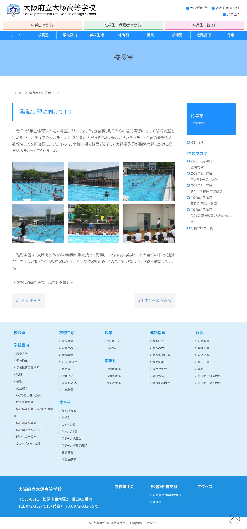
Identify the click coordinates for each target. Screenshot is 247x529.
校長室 (43, 35)
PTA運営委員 (24, 402)
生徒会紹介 (114, 383)
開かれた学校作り (27, 437)
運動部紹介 (114, 369)
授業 (150, 35)
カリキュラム (69, 411)
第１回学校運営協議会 (206, 188)
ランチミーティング (203, 176)
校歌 (19, 381)
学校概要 (67, 355)
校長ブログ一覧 (201, 228)
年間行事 (203, 348)
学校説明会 (198, 8)
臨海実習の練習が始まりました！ (210, 216)
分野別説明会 (161, 383)
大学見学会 (159, 369)
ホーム (16, 35)
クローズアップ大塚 (28, 444)
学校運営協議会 (26, 423)
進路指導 (204, 35)
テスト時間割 (69, 362)
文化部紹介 (114, 376)
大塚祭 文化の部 (209, 383)
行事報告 (203, 341)
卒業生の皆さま (204, 24)
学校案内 (70, 35)
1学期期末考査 (28, 300)
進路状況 (158, 341)
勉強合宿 (158, 376)
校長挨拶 (197, 142)
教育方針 (22, 354)
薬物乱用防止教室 (203, 200)
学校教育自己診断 (27, 367)
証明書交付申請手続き (167, 495)
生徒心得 (67, 390)
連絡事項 (67, 341)
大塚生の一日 (70, 348)
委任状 (157, 502)
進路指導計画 (161, 355)
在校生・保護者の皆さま (123, 24)
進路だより (158, 362)
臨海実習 (201, 164)
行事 (230, 35)
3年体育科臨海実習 (154, 300)
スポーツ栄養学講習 (74, 445)
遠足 (201, 369)
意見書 (66, 369)
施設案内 (22, 388)
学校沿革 (22, 361)
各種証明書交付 (227, 8)
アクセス (233, 14)
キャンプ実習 (70, 432)
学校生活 (96, 35)
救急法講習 (69, 459)
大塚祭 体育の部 (209, 376)
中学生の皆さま (43, 24)
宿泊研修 (203, 355)
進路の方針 (159, 348)
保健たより (68, 376)
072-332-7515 (38, 506)
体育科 (123, 35)
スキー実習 (68, 425)
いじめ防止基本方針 (28, 395)
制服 (19, 374)
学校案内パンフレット (29, 430)
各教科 (111, 348)
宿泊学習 (203, 362)
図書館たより (69, 383)
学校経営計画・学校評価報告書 (34, 412)
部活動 (177, 35)
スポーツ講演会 (71, 438)
